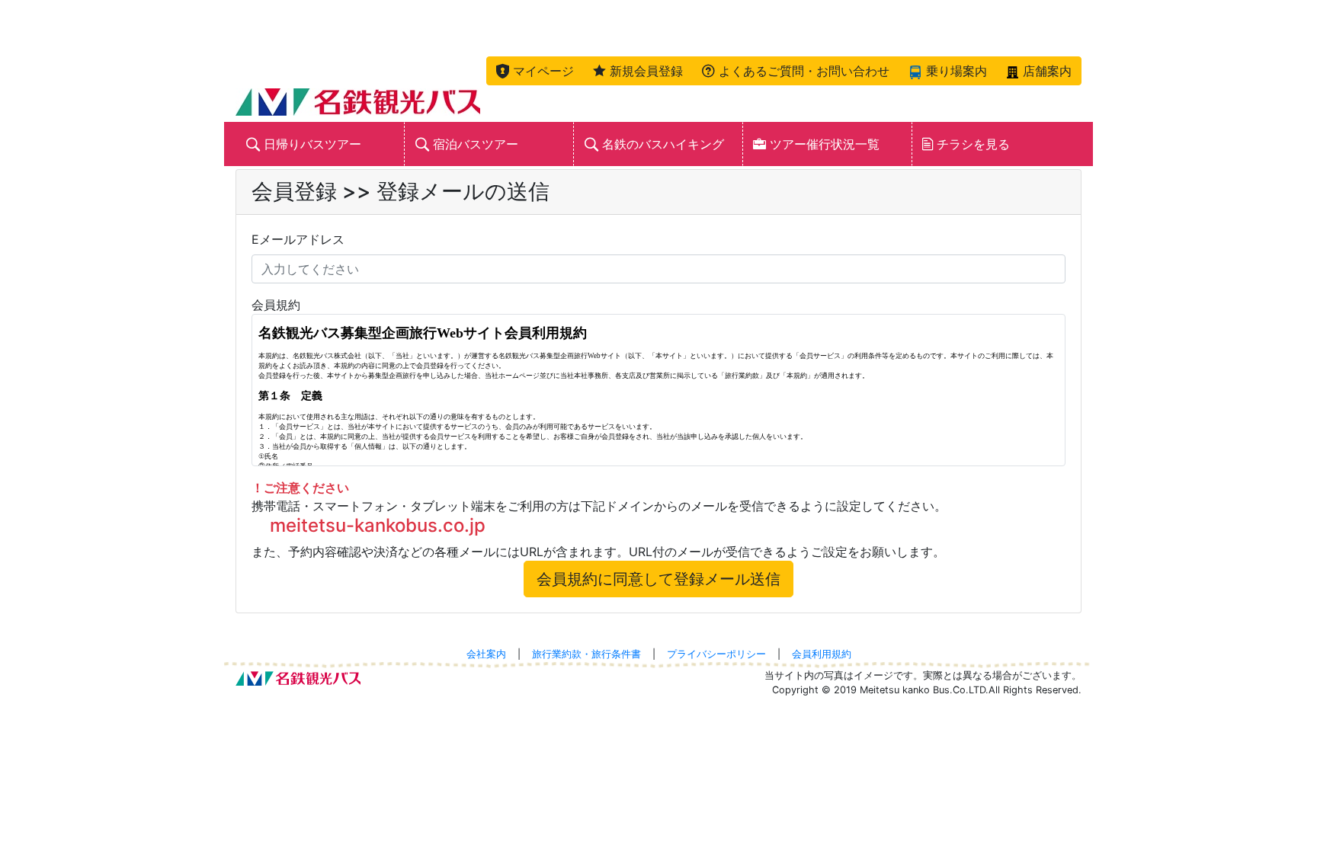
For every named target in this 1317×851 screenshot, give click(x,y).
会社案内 (486, 654)
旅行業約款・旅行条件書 (586, 654)
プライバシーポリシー (716, 654)
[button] (535, 70)
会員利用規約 (821, 654)
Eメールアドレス (298, 239)
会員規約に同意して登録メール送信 (658, 579)
